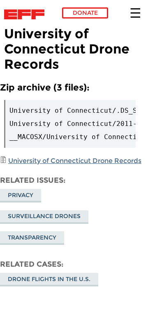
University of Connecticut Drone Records (74, 161)
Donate (85, 12)
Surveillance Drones (44, 216)
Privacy (20, 195)
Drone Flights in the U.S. (49, 279)
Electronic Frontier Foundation (26, 14)
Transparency (32, 237)
